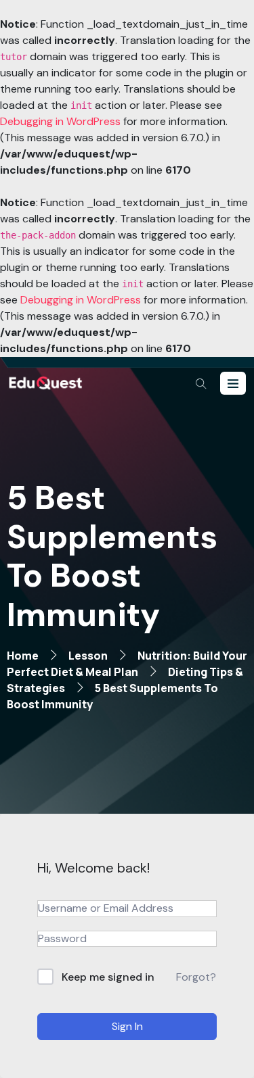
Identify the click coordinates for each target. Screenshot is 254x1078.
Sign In (127, 1026)
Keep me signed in (108, 977)
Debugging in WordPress (60, 121)
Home (23, 655)
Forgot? (196, 977)
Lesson (88, 655)
